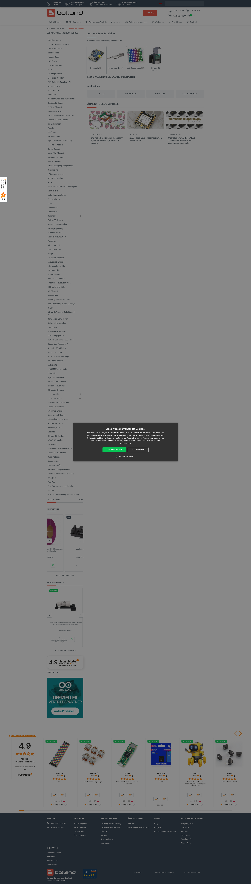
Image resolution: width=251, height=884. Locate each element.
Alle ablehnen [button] (138, 450)
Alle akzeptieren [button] (114, 450)
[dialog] (125, 442)
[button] (125, 456)
